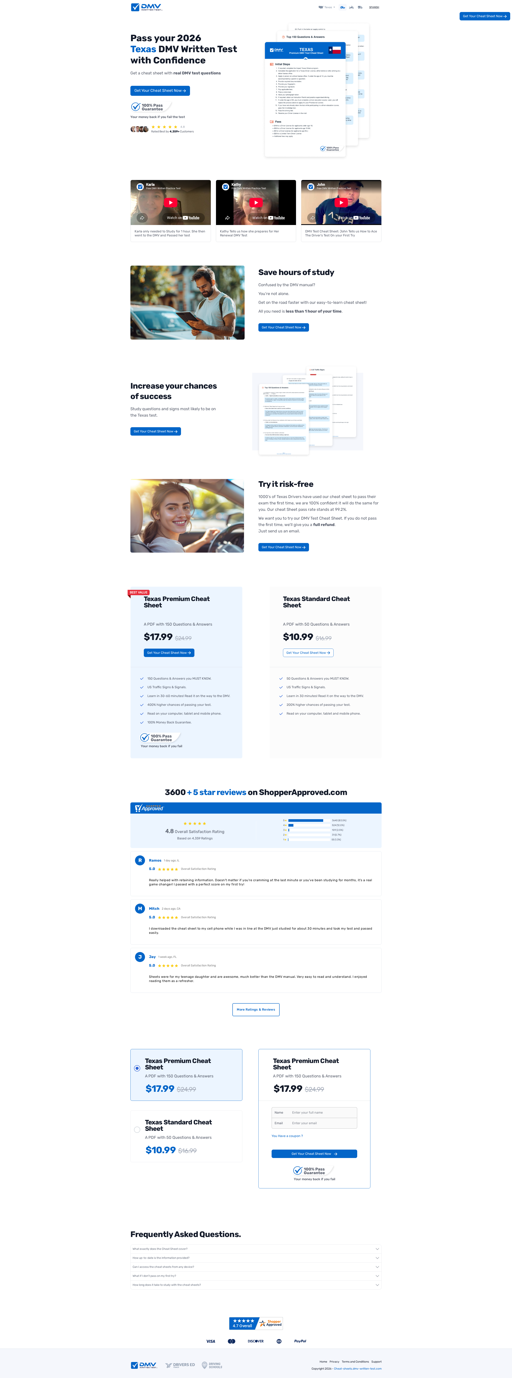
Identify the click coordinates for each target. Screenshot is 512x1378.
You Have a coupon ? (287, 1136)
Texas (328, 7)
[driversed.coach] (183, 1365)
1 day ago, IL (171, 860)
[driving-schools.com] (215, 1365)
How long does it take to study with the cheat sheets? (167, 1285)
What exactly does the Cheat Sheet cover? (160, 1249)
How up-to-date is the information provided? (161, 1258)
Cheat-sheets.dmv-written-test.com (358, 1368)
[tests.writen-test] (146, 7)
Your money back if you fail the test (157, 117)
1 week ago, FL (167, 957)
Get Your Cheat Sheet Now (158, 90)
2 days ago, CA (171, 908)
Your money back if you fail (161, 746)
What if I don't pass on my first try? (154, 1276)
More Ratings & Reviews (256, 1009)
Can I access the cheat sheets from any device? (163, 1267)
